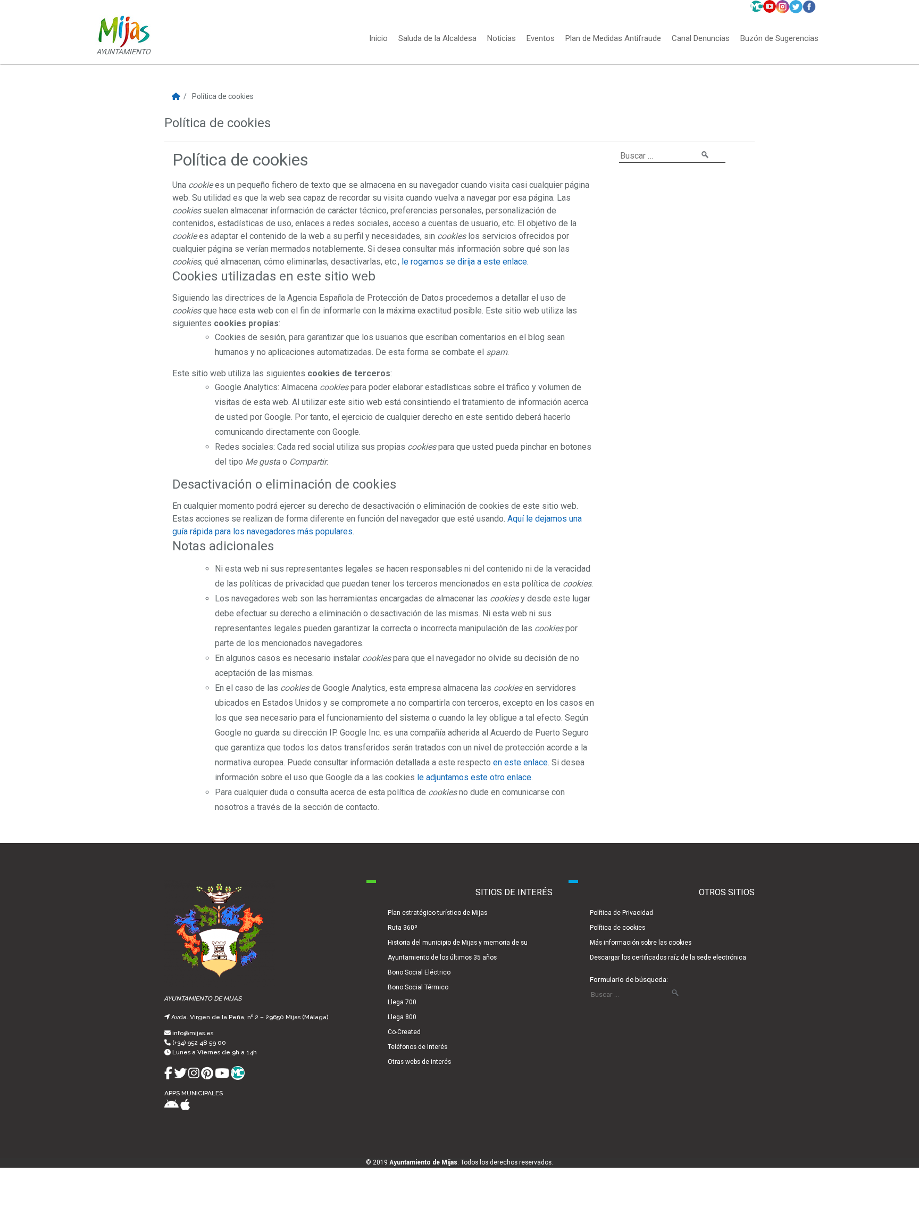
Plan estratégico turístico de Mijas (437, 912)
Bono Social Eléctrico (419, 972)
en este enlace (520, 762)
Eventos (541, 39)
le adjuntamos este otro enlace (474, 777)
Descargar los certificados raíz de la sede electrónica (668, 957)
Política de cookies (617, 927)
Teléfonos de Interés (417, 1047)
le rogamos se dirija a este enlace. (465, 262)
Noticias (501, 39)
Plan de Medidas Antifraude (613, 39)
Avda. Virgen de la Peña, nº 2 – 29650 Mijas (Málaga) (249, 1017)
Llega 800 (402, 1017)
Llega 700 (402, 1002)
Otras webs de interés (419, 1062)
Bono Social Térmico (418, 987)
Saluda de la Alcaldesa (437, 39)
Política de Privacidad (621, 912)
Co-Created (404, 1032)
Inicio (378, 39)
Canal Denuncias (701, 39)
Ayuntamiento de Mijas (423, 1162)
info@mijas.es (192, 1033)
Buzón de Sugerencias (779, 39)
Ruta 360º (402, 927)
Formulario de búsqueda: (629, 979)
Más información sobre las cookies (640, 942)
